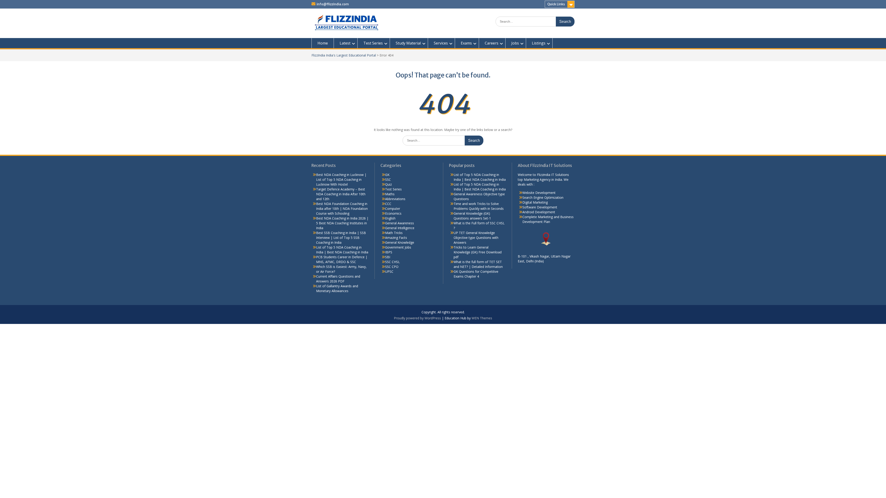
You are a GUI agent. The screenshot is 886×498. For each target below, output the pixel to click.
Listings (538, 43)
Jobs (515, 43)
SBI (387, 257)
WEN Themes (482, 318)
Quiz (388, 184)
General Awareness (399, 223)
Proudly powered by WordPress (417, 318)
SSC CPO (391, 266)
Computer (392, 208)
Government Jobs (398, 247)
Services (441, 43)
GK (387, 174)
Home (322, 43)
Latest (345, 43)
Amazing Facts (396, 237)
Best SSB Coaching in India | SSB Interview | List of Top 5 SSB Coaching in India (341, 238)
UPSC (389, 271)
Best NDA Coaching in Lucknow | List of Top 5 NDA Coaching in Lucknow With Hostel (341, 179)
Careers (491, 43)
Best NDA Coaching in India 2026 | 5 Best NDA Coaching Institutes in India (342, 223)
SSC (388, 179)
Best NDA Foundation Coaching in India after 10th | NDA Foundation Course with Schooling (342, 209)
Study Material (408, 43)
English (390, 218)
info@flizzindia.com (333, 4)
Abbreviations (395, 199)
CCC (388, 204)
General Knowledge (399, 242)
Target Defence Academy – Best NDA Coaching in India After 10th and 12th (340, 194)
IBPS (388, 252)
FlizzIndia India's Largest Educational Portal (343, 55)
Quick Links (556, 4)
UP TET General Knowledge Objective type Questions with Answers (476, 238)
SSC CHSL (392, 262)
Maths (390, 194)
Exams (466, 43)
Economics (393, 213)
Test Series (373, 43)
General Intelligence (399, 228)
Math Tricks (394, 233)
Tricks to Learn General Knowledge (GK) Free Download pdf (478, 252)
